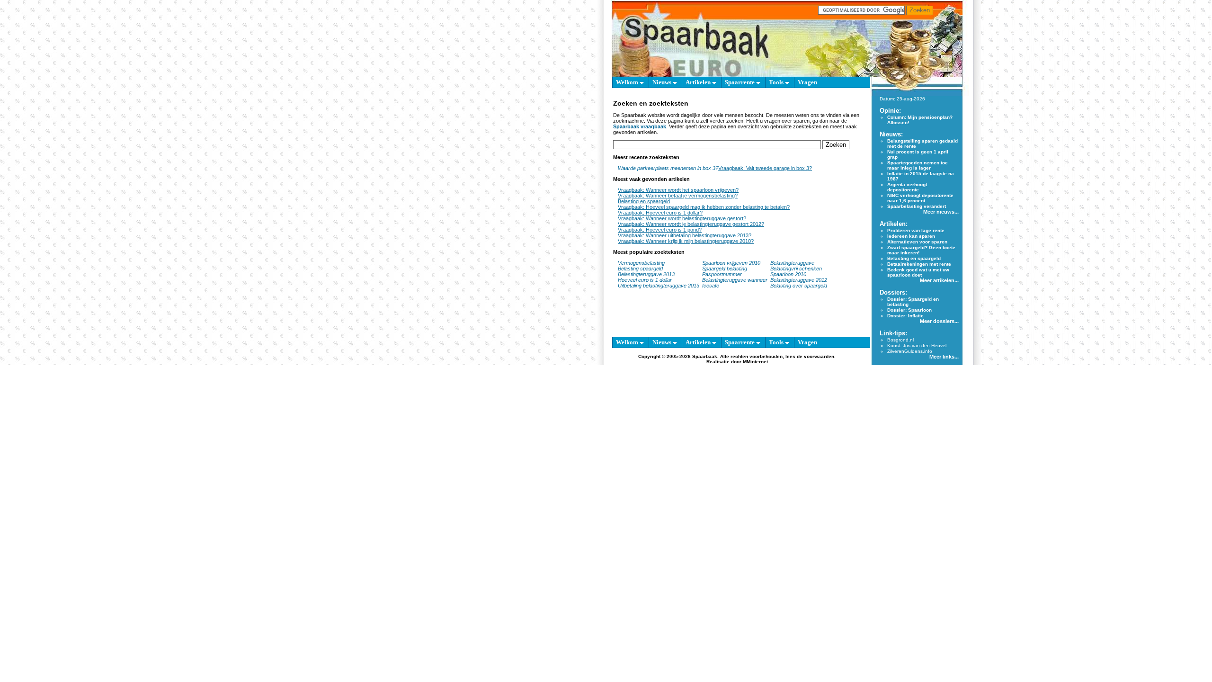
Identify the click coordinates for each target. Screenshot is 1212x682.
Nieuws (662, 82)
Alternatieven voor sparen (917, 241)
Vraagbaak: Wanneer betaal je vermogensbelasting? (678, 195)
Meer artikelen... (939, 280)
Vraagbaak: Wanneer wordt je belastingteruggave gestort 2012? (691, 224)
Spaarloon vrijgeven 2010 (731, 263)
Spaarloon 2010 (789, 274)
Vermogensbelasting (641, 263)
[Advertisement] (568, 227)
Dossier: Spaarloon (909, 310)
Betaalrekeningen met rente (919, 264)
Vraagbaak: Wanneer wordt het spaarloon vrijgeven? (678, 190)
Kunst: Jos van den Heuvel (916, 345)
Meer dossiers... (939, 321)
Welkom (628, 82)
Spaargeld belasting (724, 268)
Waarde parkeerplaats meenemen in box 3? (668, 168)
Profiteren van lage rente (916, 230)
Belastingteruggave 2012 (798, 280)
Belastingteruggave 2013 (646, 274)
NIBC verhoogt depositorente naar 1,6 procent (920, 198)
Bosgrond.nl (900, 339)
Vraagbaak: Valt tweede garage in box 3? (765, 168)
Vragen (807, 82)
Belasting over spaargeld (798, 285)
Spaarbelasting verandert (916, 206)
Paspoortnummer (722, 274)
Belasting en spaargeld (644, 201)
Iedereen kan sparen (911, 236)
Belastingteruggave (792, 263)
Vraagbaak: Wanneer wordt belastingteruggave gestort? (682, 218)
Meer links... (944, 356)
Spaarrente (740, 82)
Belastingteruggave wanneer (734, 280)
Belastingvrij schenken (796, 268)
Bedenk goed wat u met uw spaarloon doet (918, 272)
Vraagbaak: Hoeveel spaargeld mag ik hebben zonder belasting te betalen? (704, 207)
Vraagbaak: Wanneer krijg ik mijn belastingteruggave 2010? (686, 241)
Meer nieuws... (941, 212)
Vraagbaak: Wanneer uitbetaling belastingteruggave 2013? (684, 235)
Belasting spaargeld (640, 268)
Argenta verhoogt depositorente (907, 187)
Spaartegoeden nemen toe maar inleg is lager (917, 165)
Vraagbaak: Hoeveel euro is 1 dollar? (660, 212)
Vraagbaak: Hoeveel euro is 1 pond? (660, 230)
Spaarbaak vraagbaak (639, 126)
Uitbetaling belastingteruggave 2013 (658, 285)
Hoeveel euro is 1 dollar (645, 280)
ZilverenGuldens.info (909, 351)
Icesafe (710, 285)
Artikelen (699, 82)
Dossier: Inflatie (905, 315)
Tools (777, 82)
